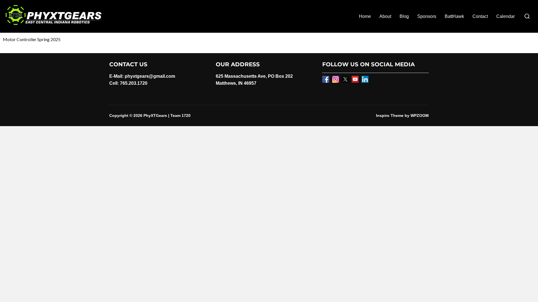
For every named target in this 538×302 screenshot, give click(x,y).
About (385, 16)
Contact (480, 16)
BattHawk (454, 16)
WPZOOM (420, 115)
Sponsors (426, 16)
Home (365, 16)
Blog (404, 16)
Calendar (505, 16)
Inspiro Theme (390, 115)
